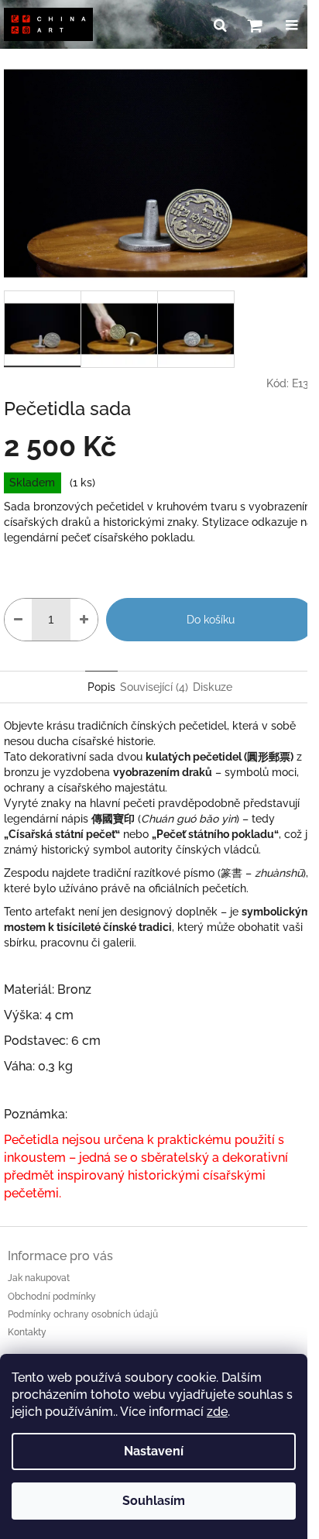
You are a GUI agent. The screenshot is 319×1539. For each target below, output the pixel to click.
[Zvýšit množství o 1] (84, 620)
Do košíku (211, 619)
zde (217, 1411)
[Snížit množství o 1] (18, 620)
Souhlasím (153, 1500)
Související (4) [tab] (154, 687)
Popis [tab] (101, 687)
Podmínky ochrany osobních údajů (83, 1314)
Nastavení (154, 1451)
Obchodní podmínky (52, 1296)
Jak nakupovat (39, 1278)
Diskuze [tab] (212, 687)
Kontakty (27, 1332)
